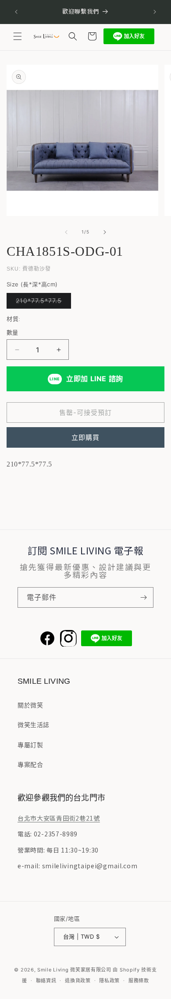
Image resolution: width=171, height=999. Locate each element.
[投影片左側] (66, 232)
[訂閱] (143, 597)
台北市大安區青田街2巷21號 (59, 818)
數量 (12, 332)
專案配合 (30, 764)
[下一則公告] (154, 11)
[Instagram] (68, 638)
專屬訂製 (30, 744)
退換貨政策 (78, 981)
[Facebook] (47, 638)
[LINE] (106, 638)
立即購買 (85, 437)
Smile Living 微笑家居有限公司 (74, 970)
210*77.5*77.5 (42, 302)
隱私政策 (109, 981)
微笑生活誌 (34, 724)
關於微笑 (30, 705)
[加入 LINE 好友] (128, 36)
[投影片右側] (104, 232)
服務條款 (138, 981)
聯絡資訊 (46, 981)
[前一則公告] (16, 11)
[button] (17, 36)
